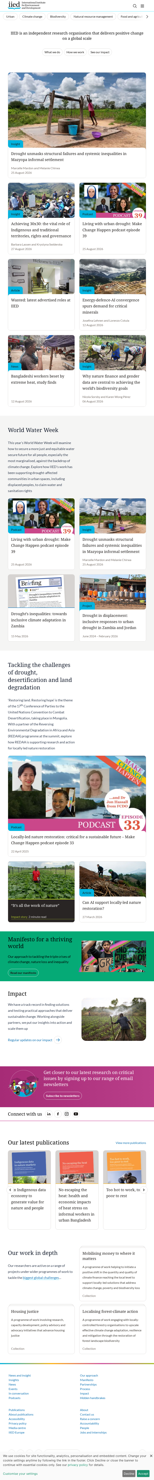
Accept (143, 1474)
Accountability (89, 1423)
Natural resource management (93, 16)
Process (85, 1389)
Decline (129, 1474)
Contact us (87, 1414)
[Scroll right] (147, 16)
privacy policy (78, 1465)
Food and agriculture (134, 16)
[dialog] (77, 1466)
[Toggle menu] (142, 6)
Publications (17, 1410)
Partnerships (88, 1384)
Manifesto (86, 1380)
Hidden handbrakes (92, 1398)
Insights (14, 1380)
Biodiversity (58, 16)
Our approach (89, 1375)
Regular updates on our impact (30, 1040)
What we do (52, 52)
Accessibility (17, 1419)
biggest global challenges (41, 1278)
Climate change (32, 16)
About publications (21, 1414)
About (84, 1410)
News (12, 1384)
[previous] (10, 1190)
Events (13, 1389)
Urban (10, 16)
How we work (75, 52)
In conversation (19, 1393)
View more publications (131, 1142)
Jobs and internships (93, 1432)
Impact (84, 1393)
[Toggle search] (135, 6)
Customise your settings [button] (20, 1474)
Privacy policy (17, 1423)
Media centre (17, 1428)
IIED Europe (16, 1432)
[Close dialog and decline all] (151, 1454)
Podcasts (14, 1398)
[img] (144, 1190)
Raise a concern (90, 1419)
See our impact (100, 52)
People (84, 1428)
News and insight (20, 1375)
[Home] (26, 5)
